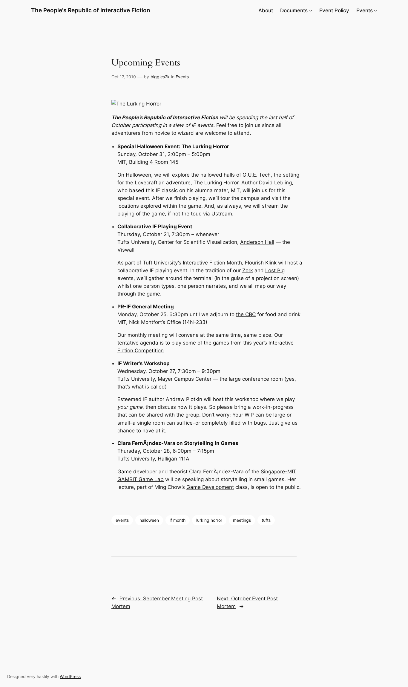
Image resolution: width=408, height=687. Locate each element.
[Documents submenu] (310, 10)
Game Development (210, 487)
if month (177, 520)
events (122, 520)
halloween (149, 520)
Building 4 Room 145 (153, 162)
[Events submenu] (375, 10)
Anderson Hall (257, 242)
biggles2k (160, 76)
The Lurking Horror (216, 183)
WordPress (70, 676)
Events (182, 76)
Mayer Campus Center (184, 379)
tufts (266, 520)
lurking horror (209, 520)
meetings (242, 520)
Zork (247, 270)
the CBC (246, 314)
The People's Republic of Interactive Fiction (90, 10)
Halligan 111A (173, 459)
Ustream (221, 214)
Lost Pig (275, 270)
